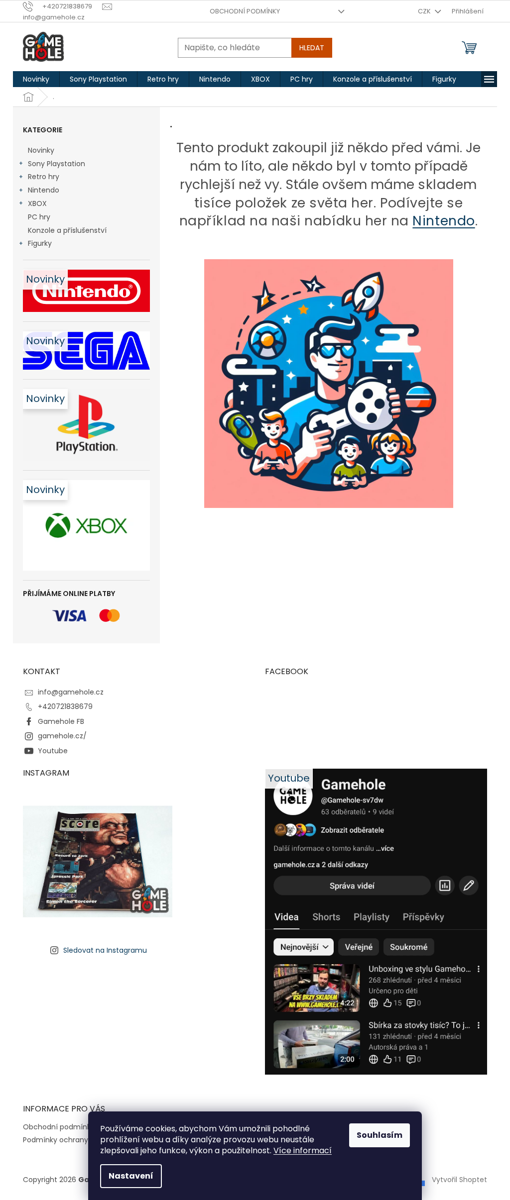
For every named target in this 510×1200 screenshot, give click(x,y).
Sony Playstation (56, 164)
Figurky (40, 243)
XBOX (37, 203)
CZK (425, 11)
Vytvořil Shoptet (459, 1179)
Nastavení (131, 1176)
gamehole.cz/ (62, 736)
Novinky (41, 150)
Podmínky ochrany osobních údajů (83, 1140)
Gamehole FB (61, 721)
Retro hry (43, 177)
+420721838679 (65, 706)
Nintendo (43, 190)
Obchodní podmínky (245, 11)
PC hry (39, 217)
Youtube (53, 751)
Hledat (311, 48)
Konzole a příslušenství (67, 230)
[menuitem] (36, 79)
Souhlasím (379, 1135)
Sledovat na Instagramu (105, 950)
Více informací (302, 1150)
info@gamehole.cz (71, 692)
